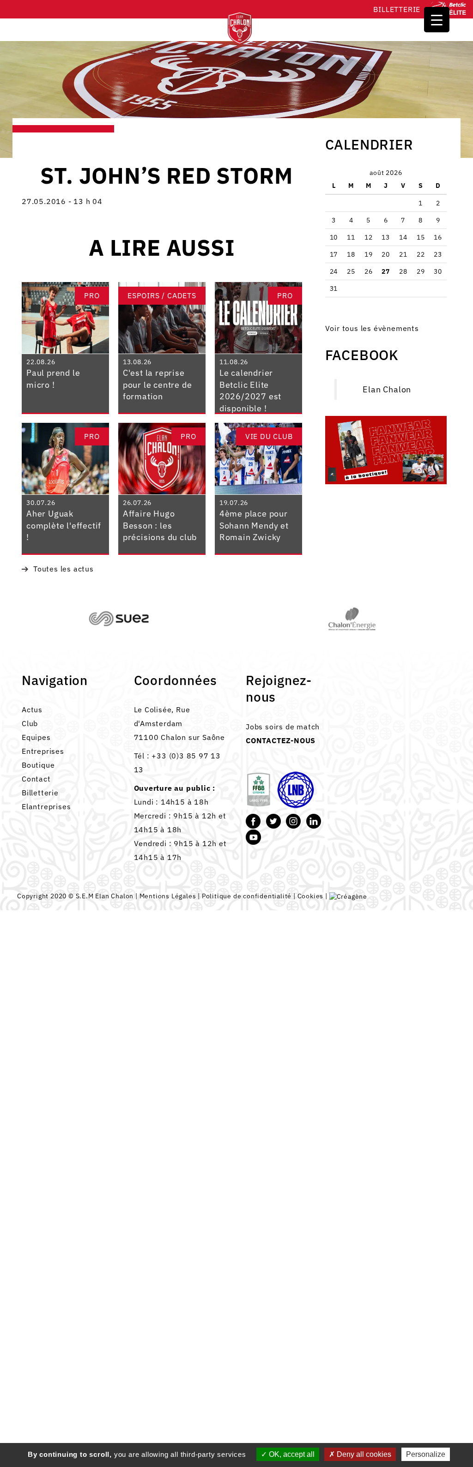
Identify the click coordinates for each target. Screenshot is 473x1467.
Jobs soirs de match (283, 726)
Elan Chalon (387, 389)
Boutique (38, 765)
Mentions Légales (167, 896)
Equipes (36, 737)
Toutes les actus (63, 568)
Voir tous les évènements (372, 328)
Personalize (425, 1454)
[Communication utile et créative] (348, 896)
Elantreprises (46, 806)
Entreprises (43, 751)
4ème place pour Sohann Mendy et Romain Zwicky (254, 525)
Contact (36, 778)
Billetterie (396, 9)
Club (30, 723)
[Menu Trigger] (436, 19)
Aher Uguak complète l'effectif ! (63, 525)
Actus (32, 709)
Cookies (310, 896)
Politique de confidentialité (246, 896)
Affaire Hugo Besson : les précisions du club (160, 525)
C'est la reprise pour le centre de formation (157, 384)
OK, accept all (291, 1454)
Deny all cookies (363, 1454)
